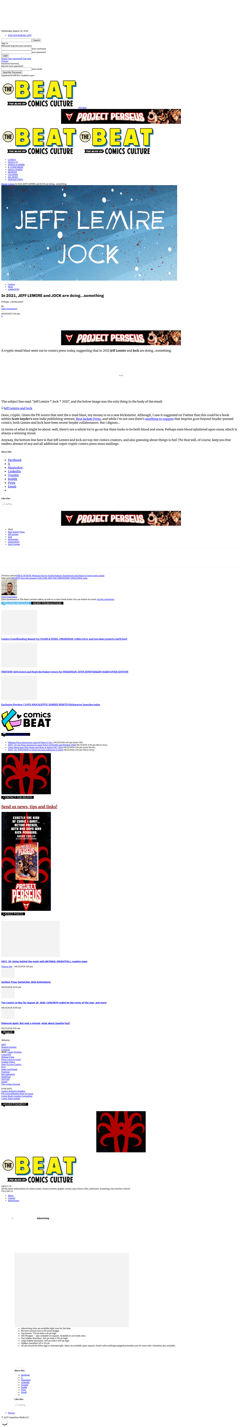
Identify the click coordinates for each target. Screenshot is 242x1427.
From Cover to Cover (11, 1059)
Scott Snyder (14, 544)
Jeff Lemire (13, 534)
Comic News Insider (10, 1098)
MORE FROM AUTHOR (47, 603)
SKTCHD (5, 1079)
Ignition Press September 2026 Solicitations (26, 982)
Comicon (5, 1049)
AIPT (3, 1044)
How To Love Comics (11, 1064)
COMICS (12, 159)
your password (39, 52)
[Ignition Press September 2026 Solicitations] (7, 977)
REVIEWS (12, 172)
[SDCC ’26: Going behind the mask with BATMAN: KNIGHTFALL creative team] (30, 956)
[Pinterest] (30, 321)
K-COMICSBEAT (15, 167)
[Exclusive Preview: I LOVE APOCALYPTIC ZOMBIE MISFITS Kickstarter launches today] (19, 699)
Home (4, 184)
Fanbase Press (7, 1057)
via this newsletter (105, 599)
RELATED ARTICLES (16, 603)
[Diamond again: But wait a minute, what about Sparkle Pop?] (7, 1018)
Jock (10, 537)
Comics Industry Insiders (13, 1091)
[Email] (65, 321)
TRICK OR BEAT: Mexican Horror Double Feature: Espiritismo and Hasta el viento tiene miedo (60, 575)
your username (39, 48)
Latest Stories (20, 734)
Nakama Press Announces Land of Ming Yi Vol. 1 (30, 742)
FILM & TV (13, 162)
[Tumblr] (77, 321)
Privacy (4, 61)
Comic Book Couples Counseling (16, 1096)
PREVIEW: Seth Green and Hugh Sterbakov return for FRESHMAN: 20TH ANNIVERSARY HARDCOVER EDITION (64, 671)
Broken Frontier (8, 1047)
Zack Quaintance (9, 308)
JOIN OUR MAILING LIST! (19, 35)
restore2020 (13, 542)
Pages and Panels (9, 1069)
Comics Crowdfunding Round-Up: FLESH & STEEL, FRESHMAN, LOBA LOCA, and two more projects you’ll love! (64, 639)
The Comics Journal (10, 1084)
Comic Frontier (14, 1052)
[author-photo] (9, 594)
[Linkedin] (42, 321)
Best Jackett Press (88, 419)
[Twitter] (18, 321)
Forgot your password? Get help (16, 58)
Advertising (13, 1200)
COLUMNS (13, 174)
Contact (11, 1198)
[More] (89, 320)
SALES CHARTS (15, 169)
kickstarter (13, 539)
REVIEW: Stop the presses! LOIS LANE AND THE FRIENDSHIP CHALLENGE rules (50, 578)
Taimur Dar (6, 966)
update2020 (13, 289)
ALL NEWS (13, 177)
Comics (11, 184)
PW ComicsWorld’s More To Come (17, 1093)
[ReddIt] (54, 321)
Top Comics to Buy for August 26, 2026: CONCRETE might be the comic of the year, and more (54, 1002)
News (10, 287)
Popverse (5, 1072)
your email (37, 69)
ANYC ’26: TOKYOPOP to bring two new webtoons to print (35, 750)
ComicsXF (6, 1054)
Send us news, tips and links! (29, 806)
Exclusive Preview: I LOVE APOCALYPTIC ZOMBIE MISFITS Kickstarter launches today (50, 704)
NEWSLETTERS (15, 179)
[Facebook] (6, 321)
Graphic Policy (8, 1062)
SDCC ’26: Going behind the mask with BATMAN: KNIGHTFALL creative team (44, 961)
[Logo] (39, 155)
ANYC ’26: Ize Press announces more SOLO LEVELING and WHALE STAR (42, 745)
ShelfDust (6, 1077)
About (11, 1195)
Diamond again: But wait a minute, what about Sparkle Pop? (35, 1023)
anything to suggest (159, 419)
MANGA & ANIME (16, 164)
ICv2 (3, 1067)
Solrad (4, 1081)
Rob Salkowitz (8, 1074)
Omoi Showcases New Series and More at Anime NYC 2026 (35, 747)
